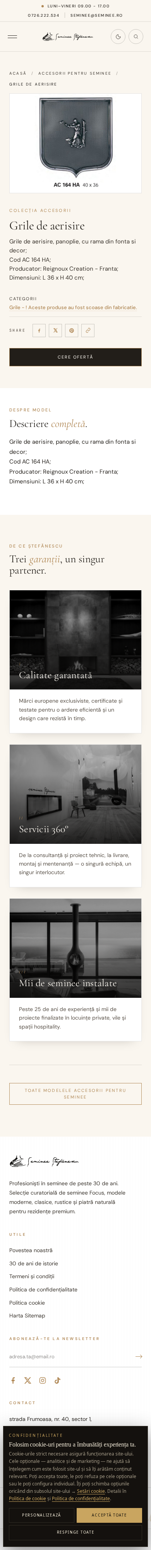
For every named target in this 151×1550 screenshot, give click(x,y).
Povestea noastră (31, 1250)
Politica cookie (27, 1302)
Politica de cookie (27, 1498)
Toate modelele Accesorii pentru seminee (75, 1094)
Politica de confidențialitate (43, 1289)
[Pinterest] (71, 330)
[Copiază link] (87, 330)
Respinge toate (75, 1532)
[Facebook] (39, 330)
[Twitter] (28, 1380)
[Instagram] (42, 1380)
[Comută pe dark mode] (118, 36)
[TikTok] (57, 1380)
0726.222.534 (43, 15)
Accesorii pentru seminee (75, 73)
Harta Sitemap (27, 1315)
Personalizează (41, 1515)
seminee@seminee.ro (96, 15)
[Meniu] (16, 36)
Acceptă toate (109, 1515)
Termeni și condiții (31, 1276)
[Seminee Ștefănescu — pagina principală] (68, 36)
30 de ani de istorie (33, 1263)
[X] (55, 330)
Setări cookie (91, 1491)
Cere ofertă (76, 357)
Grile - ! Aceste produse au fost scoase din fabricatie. (73, 307)
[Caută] (136, 36)
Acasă (18, 73)
